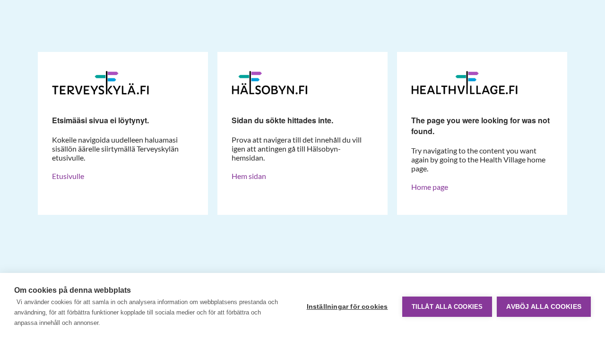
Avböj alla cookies (543, 306)
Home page (429, 186)
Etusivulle (68, 175)
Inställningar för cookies (347, 306)
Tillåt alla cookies (447, 306)
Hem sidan (249, 175)
